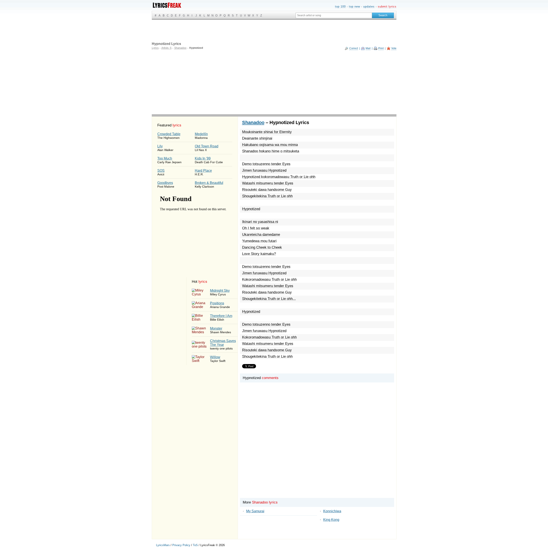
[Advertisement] (274, 82)
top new (354, 6)
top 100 (340, 6)
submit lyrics (387, 6)
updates (369, 6)
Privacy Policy (181, 545)
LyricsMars (163, 545)
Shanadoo (253, 122)
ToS (195, 545)
